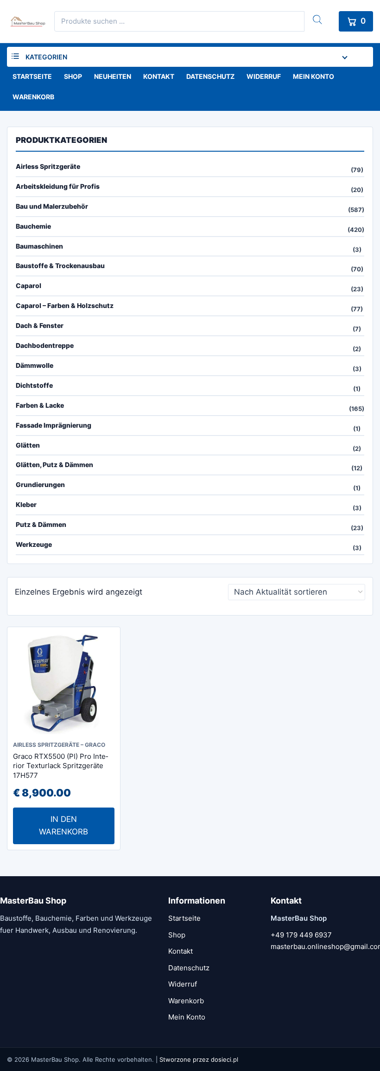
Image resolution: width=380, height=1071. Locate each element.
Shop (73, 76)
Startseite (32, 76)
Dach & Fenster (39, 325)
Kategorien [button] (46, 57)
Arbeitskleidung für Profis (58, 186)
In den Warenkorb (63, 825)
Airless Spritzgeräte (48, 166)
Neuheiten (112, 76)
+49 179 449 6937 (301, 934)
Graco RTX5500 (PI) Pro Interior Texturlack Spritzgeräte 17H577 (60, 766)
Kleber (26, 504)
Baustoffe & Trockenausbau (60, 265)
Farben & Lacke (40, 405)
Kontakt (158, 76)
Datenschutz (210, 76)
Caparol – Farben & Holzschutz (65, 305)
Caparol (28, 285)
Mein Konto (313, 76)
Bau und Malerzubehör (52, 206)
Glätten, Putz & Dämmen (54, 464)
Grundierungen (40, 484)
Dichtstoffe (34, 385)
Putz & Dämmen (41, 524)
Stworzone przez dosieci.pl (198, 1059)
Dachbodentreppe (45, 345)
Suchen (317, 19)
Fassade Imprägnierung (53, 425)
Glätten (28, 445)
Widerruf (264, 76)
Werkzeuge (34, 544)
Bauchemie (33, 226)
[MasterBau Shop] (26, 21)
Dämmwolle (34, 365)
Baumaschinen (39, 246)
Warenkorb (33, 97)
